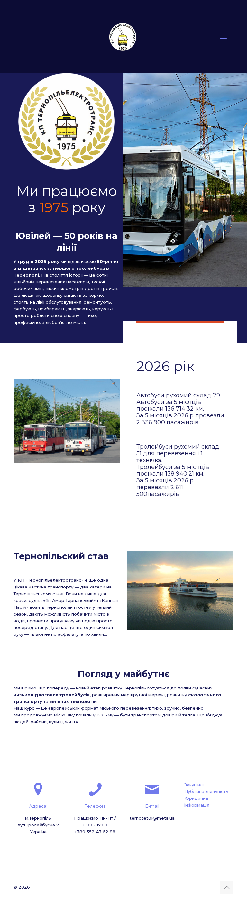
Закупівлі (194, 784)
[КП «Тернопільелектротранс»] (123, 36)
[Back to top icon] (226, 887)
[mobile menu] (223, 36)
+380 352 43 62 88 (95, 831)
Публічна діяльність (206, 791)
